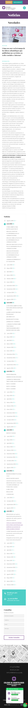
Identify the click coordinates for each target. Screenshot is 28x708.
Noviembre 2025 (12, 289)
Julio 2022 (10, 471)
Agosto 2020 (11, 574)
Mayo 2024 (10, 395)
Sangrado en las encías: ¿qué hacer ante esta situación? (14, 539)
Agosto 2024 (11, 368)
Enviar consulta (14, 637)
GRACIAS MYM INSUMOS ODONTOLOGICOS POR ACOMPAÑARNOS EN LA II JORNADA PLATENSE (12, 254)
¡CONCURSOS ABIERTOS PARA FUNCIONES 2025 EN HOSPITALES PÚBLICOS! (14, 308)
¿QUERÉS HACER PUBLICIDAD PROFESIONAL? (13, 313)
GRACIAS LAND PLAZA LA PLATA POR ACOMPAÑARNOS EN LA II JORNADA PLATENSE (14, 246)
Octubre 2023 (11, 420)
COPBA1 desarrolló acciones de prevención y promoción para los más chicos (14, 533)
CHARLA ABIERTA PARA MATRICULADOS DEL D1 (12, 228)
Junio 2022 (10, 497)
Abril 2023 (10, 443)
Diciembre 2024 (12, 354)
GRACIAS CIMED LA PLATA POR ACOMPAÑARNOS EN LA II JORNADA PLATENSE (14, 240)
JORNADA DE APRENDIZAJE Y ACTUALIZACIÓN (13, 260)
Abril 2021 (10, 550)
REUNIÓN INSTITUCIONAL (12, 319)
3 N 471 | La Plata (15, 667)
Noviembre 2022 (12, 457)
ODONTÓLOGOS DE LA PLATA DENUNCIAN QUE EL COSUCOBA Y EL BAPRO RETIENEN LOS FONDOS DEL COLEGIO (14, 484)
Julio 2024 (10, 371)
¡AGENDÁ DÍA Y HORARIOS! (13, 321)
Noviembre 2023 (12, 416)
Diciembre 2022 (12, 453)
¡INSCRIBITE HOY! (10, 316)
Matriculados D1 (18, 2)
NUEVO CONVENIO (11, 384)
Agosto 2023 (11, 426)
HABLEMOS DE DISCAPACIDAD (13, 377)
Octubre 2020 (11, 571)
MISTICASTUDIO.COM (9, 702)
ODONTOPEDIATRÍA (11, 374)
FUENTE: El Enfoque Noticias (9, 208)
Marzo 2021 (10, 553)
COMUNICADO (10, 494)
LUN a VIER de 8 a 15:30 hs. (15, 672)
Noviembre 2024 (12, 357)
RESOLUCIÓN (9, 492)
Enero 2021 (10, 560)
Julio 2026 (10, 224)
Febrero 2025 (11, 347)
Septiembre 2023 (12, 423)
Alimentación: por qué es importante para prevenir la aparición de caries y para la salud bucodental (13, 517)
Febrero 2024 (11, 406)
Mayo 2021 (10, 546)
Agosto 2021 (11, 508)
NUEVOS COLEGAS (11, 433)
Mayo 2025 (10, 337)
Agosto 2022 (11, 467)
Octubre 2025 (11, 292)
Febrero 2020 (11, 584)
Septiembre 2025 (12, 296)
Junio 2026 (10, 265)
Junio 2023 (10, 436)
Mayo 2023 (10, 440)
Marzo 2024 (11, 402)
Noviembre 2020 (12, 567)
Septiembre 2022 (12, 464)
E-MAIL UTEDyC (10, 489)
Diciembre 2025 (12, 285)
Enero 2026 (10, 282)
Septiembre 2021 (12, 504)
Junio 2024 (10, 392)
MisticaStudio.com (15, 705)
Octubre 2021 (11, 501)
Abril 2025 (10, 340)
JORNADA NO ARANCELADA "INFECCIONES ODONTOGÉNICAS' (14, 380)
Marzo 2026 (11, 275)
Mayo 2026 (10, 268)
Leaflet (15, 662)
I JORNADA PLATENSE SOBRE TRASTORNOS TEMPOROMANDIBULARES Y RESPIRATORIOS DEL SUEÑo (13, 327)
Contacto (8, 2)
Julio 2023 (10, 430)
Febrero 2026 (11, 278)
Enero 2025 (10, 351)
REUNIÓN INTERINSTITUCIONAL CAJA (13, 475)
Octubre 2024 (11, 361)
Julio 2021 (10, 511)
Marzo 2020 (11, 581)
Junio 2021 (10, 543)
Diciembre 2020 (12, 564)
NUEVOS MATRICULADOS (12, 478)
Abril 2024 (10, 399)
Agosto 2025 (11, 299)
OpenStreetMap (20, 662)
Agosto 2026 (11, 220)
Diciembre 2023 (12, 413)
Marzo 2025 (11, 344)
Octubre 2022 (11, 460)
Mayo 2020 (10, 578)
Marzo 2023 (11, 447)
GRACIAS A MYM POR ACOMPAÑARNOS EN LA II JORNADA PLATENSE (12, 233)
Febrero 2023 (11, 450)
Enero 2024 (10, 409)
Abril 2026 (10, 271)
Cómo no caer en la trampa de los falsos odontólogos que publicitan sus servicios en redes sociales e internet (14, 526)
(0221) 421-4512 (12, 593)
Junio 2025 (10, 333)
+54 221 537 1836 (12, 598)
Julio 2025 (10, 302)
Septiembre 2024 (12, 364)
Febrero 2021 (11, 557)
